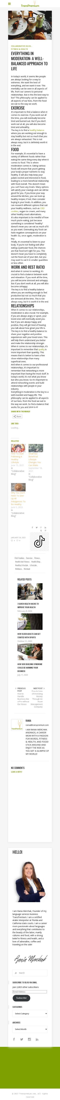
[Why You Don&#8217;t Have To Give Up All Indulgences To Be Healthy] (18, 487)
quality (41, 349)
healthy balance (37, 130)
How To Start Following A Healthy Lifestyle (17, 458)
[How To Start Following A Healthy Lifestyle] (18, 448)
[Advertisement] (34, 1067)
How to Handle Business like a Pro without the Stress (23, 698)
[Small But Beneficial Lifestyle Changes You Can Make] (36, 448)
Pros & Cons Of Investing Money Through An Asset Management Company (37, 699)
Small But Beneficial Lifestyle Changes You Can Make (35, 459)
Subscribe (21, 998)
